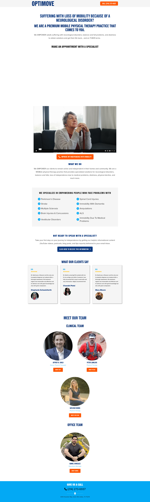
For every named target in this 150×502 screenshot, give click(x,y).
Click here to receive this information (74, 249)
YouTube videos (46, 243)
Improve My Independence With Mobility (76, 157)
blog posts (67, 243)
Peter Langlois (92, 362)
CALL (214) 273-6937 (109, 3)
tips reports (80, 243)
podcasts (58, 243)
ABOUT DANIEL (75, 471)
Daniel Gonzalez (75, 464)
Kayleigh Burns (75, 408)
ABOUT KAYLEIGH (75, 415)
